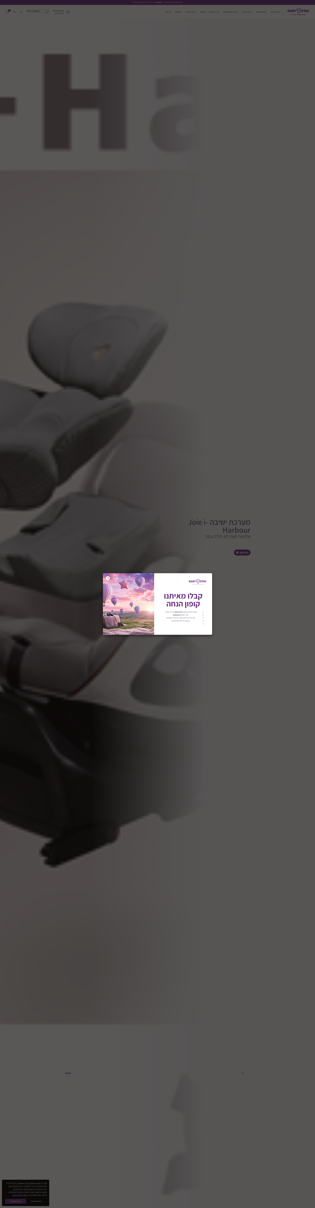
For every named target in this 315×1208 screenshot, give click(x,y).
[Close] (108, 578)
